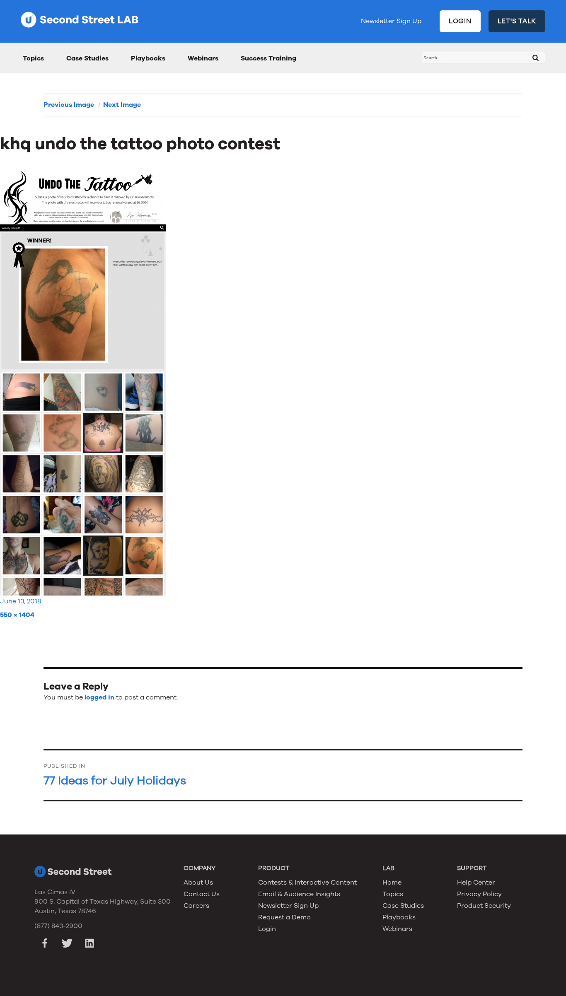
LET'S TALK (517, 21)
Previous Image (69, 104)
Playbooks (148, 58)
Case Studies (87, 58)
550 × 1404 (17, 615)
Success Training (268, 58)
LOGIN (460, 21)
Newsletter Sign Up (391, 21)
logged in (99, 697)
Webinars (203, 58)
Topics (33, 58)
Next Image (122, 104)
